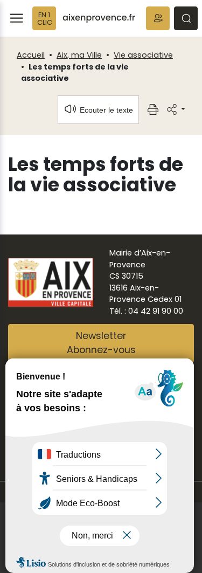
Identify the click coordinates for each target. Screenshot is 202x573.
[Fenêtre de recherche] (186, 18)
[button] (158, 18)
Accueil (31, 55)
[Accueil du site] (98, 18)
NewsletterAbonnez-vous (101, 342)
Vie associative (143, 55)
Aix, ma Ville (79, 55)
